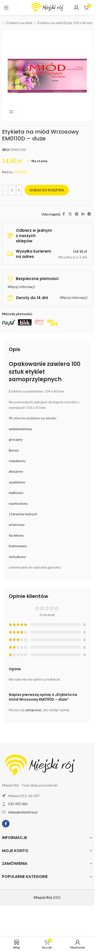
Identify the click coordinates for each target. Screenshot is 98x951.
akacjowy (16, 471)
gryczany (16, 439)
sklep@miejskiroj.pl (22, 812)
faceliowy (16, 535)
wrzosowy (17, 524)
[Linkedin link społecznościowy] (83, 214)
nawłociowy (18, 503)
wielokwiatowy (20, 429)
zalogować (33, 710)
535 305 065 (18, 804)
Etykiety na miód (19, 23)
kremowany (18, 546)
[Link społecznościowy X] (70, 214)
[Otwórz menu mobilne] (6, 8)
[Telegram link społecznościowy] (89, 214)
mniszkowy (17, 556)
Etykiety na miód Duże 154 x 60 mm (64, 23)
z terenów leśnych (23, 514)
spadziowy (17, 482)
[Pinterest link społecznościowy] (76, 214)
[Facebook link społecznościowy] (64, 214)
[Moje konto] (76, 8)
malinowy (16, 492)
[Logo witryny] (47, 7)
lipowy (14, 450)
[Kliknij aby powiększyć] (11, 112)
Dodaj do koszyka (47, 190)
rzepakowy (17, 461)
